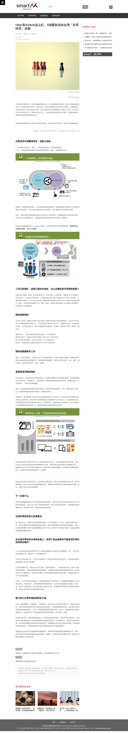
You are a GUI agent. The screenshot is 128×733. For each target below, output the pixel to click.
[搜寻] (85, 7)
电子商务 (21, 15)
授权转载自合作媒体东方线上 (26, 661)
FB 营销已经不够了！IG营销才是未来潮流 (98, 48)
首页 (53, 722)
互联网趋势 (56, 15)
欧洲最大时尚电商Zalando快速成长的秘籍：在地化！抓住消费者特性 (98, 44)
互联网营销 (32, 15)
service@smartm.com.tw (103, 728)
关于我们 (73, 722)
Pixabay (77, 92)
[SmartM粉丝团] (110, 7)
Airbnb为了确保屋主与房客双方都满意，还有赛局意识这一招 (37, 653)
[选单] (2, 2)
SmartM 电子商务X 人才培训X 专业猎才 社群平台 (27, 6)
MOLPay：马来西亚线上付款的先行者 (98, 40)
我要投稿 (62, 722)
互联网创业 (44, 15)
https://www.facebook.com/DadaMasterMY (31, 673)
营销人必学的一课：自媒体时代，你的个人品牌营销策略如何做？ (98, 33)
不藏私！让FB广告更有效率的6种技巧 (98, 37)
